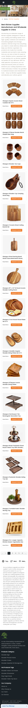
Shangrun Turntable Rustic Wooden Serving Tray (14, 509)
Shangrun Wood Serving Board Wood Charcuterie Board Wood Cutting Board (12, 258)
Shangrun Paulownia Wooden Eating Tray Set (14, 478)
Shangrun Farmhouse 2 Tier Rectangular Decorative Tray (12, 415)
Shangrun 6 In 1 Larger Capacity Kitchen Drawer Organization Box (13, 541)
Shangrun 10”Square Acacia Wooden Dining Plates (11, 383)
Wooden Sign (5, 655)
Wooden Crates (6, 660)
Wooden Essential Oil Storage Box (11, 663)
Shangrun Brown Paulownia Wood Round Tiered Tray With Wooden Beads (13, 447)
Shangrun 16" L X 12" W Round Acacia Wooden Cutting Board (14, 289)
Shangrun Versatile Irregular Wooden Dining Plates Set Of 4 (12, 352)
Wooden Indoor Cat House (9, 671)
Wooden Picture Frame (8, 658)
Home (6, 19)
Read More (5, 106)
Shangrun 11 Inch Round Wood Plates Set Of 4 (14, 320)
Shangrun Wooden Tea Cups (12, 164)
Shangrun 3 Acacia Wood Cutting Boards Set (13, 226)
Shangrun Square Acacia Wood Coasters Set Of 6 (12, 102)
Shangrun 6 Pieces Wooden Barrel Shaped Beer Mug (13, 133)
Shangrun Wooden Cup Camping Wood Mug (13, 194)
